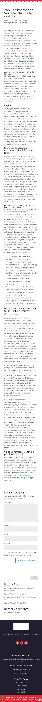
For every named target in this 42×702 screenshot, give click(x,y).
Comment (8, 503)
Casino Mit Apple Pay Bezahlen (15, 603)
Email (6, 534)
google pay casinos (28, 64)
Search (34, 578)
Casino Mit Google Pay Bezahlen (15, 594)
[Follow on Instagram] (26, 643)
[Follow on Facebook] (17, 643)
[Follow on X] (21, 643)
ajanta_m (9, 20)
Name (7, 525)
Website (7, 543)
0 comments (23, 23)
